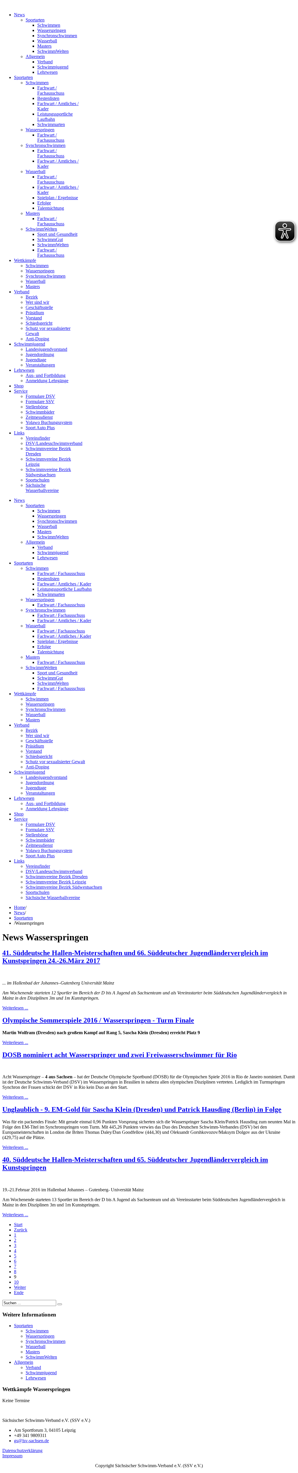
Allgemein (23, 1362)
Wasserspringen (40, 1336)
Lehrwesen (36, 1377)
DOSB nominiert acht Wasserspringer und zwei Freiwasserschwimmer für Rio (119, 1055)
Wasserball (35, 1346)
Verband (33, 1367)
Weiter (20, 1287)
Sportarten (23, 917)
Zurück (20, 1229)
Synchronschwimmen (45, 1341)
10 (16, 1282)
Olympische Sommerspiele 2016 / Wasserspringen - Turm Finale (98, 1020)
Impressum (12, 1455)
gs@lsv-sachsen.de (31, 1440)
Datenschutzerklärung (22, 1450)
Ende (19, 1292)
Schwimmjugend (41, 1372)
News (19, 912)
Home (19, 907)
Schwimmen (37, 1330)
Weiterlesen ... (15, 1007)
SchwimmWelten (41, 1357)
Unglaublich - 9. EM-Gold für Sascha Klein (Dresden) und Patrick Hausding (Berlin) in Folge (141, 1109)
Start (18, 1224)
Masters (33, 1351)
